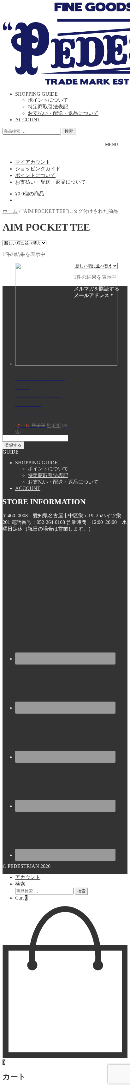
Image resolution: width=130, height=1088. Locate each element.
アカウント (27, 877)
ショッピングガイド (38, 168)
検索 (69, 131)
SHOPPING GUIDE (36, 94)
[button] (111, 144)
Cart (21, 897)
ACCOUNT (27, 119)
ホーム (10, 211)
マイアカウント (32, 162)
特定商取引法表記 (48, 106)
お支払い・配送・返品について (63, 113)
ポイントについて (48, 100)
